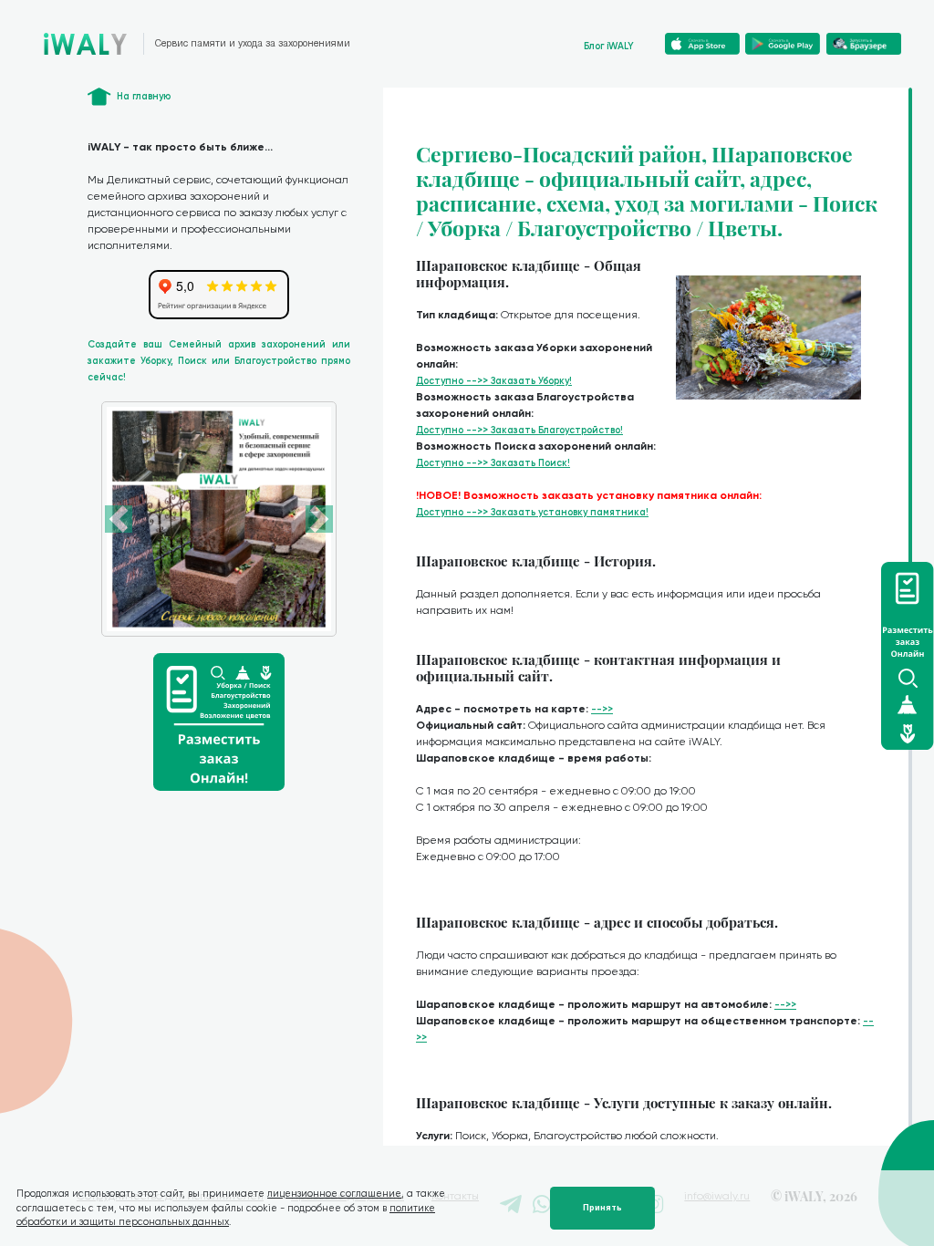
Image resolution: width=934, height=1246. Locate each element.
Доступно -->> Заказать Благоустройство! (519, 430)
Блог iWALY (609, 46)
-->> (602, 709)
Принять (602, 1207)
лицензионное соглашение (334, 1193)
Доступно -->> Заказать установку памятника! (532, 512)
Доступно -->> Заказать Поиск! (493, 463)
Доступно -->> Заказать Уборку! (494, 381)
